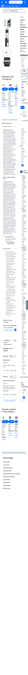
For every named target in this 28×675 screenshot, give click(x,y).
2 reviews (10, 327)
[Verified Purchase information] (14, 356)
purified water (6, 479)
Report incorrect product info (11, 243)
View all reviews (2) (10, 400)
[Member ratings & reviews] (15, 321)
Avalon (21, 17)
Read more (5, 390)
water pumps (6, 464)
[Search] (20, 2)
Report (15, 370)
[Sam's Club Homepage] (6, 2)
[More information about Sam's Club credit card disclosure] (22, 162)
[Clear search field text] (18, 2)
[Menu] (2, 2)
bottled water (6, 482)
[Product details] (15, 126)
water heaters (6, 461)
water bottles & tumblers (9, 476)
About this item (7, 123)
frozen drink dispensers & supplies (11, 473)
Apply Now (22, 165)
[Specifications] (15, 248)
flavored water (6, 488)
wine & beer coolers (8, 467)
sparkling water (7, 485)
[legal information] (25, 58)
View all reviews (8, 330)
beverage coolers (7, 470)
